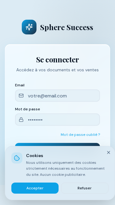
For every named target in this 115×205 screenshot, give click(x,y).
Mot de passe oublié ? (80, 134)
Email (20, 85)
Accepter (35, 188)
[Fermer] (108, 152)
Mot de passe (27, 109)
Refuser (85, 188)
